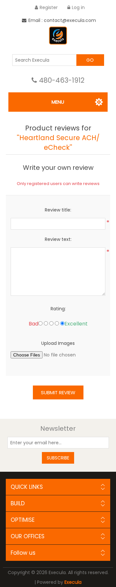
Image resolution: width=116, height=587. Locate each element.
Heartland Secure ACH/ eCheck (59, 142)
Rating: (58, 308)
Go (90, 60)
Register (49, 7)
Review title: (58, 210)
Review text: (58, 239)
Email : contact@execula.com (62, 20)
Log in (78, 7)
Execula (73, 582)
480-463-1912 (61, 80)
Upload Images (58, 343)
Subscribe (58, 458)
